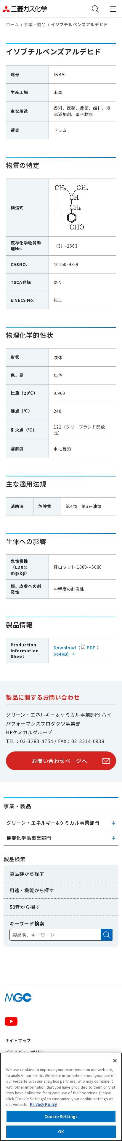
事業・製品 (35, 24)
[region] (61, 1096)
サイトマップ (18, 1040)
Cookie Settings (61, 1116)
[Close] (114, 1060)
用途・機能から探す (31, 890)
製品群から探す (26, 873)
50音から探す (24, 906)
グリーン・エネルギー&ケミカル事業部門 (53, 822)
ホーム (12, 24)
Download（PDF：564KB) (76, 651)
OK (61, 1131)
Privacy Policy (43, 1104)
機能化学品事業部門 (29, 837)
